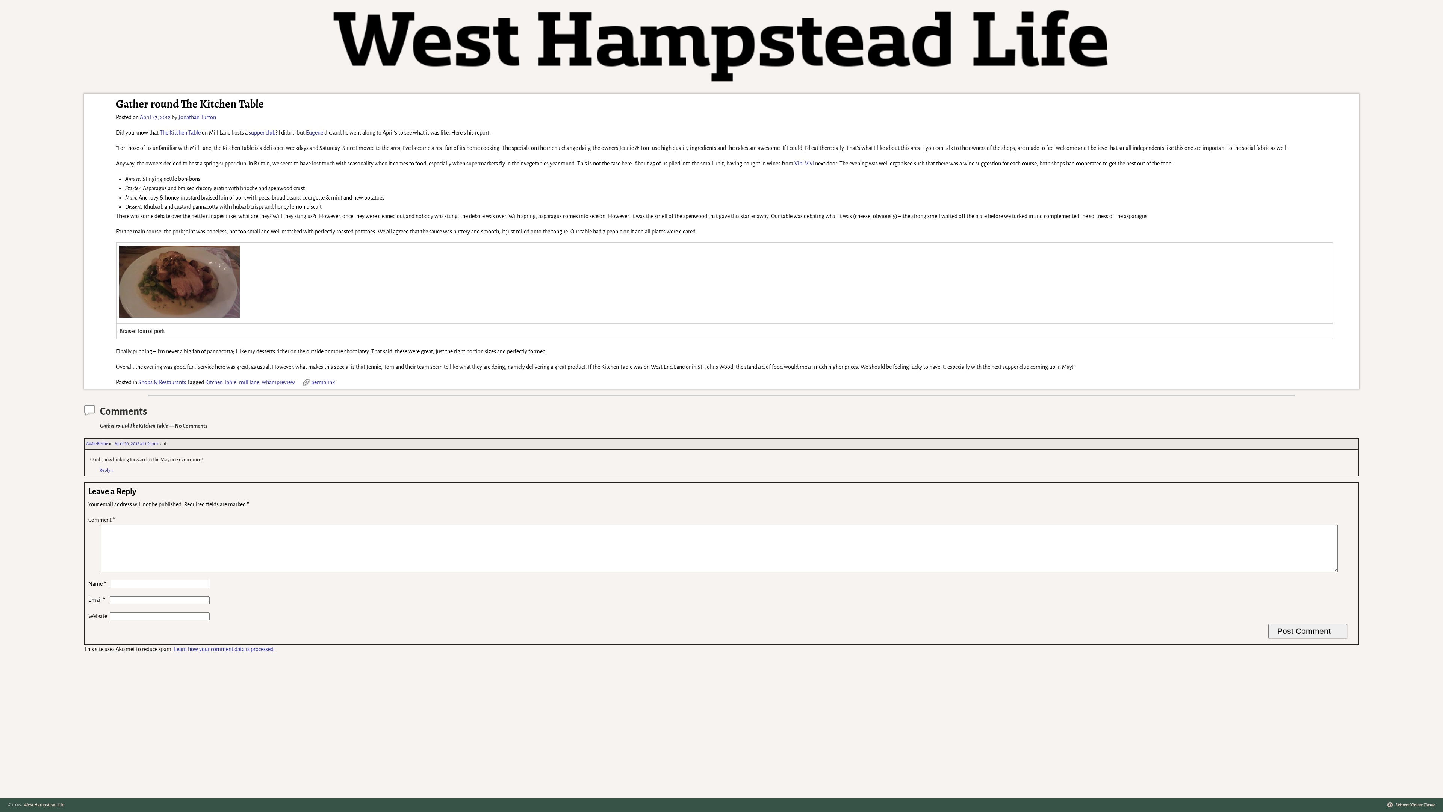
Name (97, 584)
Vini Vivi (804, 164)
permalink (323, 382)
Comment (101, 520)
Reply (106, 470)
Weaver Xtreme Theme (1415, 805)
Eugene (314, 133)
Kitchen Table (220, 382)
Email (97, 600)
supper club (262, 133)
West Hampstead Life (44, 805)
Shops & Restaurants (162, 382)
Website (97, 616)
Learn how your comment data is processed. (224, 649)
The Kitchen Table (180, 133)
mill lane (249, 382)
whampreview (278, 382)
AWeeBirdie (97, 443)
